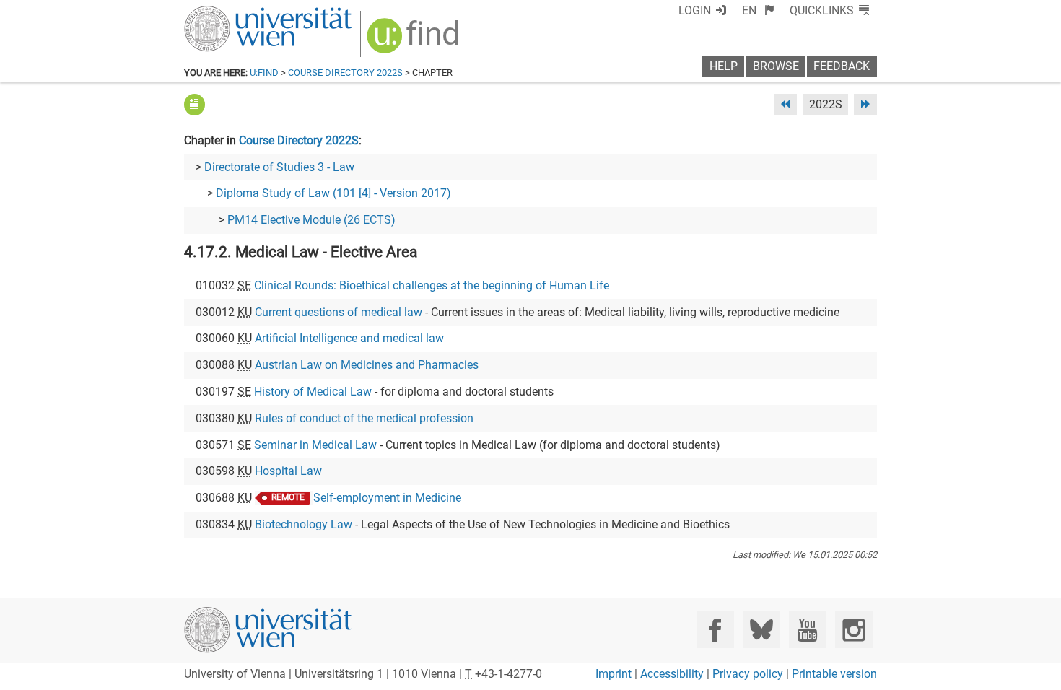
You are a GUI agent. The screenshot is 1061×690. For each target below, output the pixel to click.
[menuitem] (758, 10)
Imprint (613, 674)
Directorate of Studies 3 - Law (279, 167)
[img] (414, 41)
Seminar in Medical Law (315, 445)
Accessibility (672, 674)
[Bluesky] (761, 629)
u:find (264, 72)
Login (694, 10)
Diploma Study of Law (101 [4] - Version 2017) (333, 193)
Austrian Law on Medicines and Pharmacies (367, 365)
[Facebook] (715, 629)
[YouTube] (807, 629)
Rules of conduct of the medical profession (364, 418)
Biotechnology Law (303, 524)
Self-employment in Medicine (387, 498)
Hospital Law (288, 471)
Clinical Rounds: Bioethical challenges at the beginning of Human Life (431, 285)
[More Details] (194, 104)
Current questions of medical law (338, 312)
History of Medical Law (313, 391)
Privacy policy (747, 674)
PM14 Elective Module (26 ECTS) (311, 220)
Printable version (834, 674)
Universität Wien (234, 12)
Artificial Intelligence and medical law (349, 338)
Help (723, 66)
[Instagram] (853, 629)
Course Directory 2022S (345, 72)
